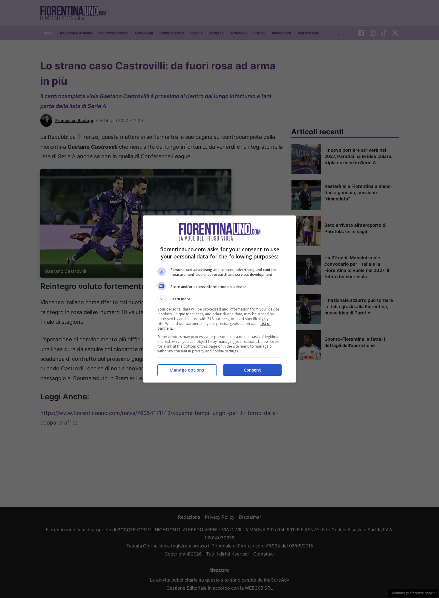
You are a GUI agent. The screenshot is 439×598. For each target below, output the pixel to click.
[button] (219, 299)
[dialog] (219, 299)
